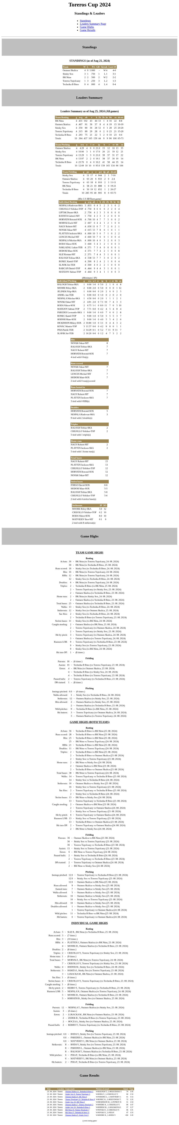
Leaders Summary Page (93, 23)
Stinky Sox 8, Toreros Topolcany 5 (77, 1094)
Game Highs (87, 27)
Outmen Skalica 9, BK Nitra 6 (76, 1097)
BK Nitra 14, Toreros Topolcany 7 (77, 1110)
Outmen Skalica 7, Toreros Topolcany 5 (79, 1105)
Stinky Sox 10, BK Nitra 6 (75, 1102)
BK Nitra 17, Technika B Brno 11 (77, 1112)
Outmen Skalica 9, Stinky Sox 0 (76, 1115)
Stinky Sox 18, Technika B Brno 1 (77, 1107)
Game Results (87, 30)
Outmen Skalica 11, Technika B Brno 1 (79, 1091)
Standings (85, 20)
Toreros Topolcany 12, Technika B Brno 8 (80, 1099)
